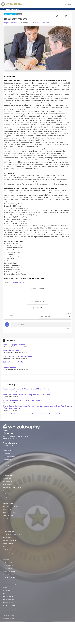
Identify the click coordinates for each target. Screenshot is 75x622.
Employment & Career (9, 497)
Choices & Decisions (8, 472)
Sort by (68, 313)
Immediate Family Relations (10, 528)
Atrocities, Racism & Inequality (11, 465)
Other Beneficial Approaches (10, 553)
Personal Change (7, 568)
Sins (4, 593)
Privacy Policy (8, 445)
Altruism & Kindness (8, 462)
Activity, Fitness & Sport (9, 456)
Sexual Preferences (7, 587)
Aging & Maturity (7, 459)
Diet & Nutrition (7, 493)
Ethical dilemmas (7, 500)
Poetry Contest (9, 368)
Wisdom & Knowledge (8, 618)
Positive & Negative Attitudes (10, 577)
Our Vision (6, 441)
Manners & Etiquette (8, 543)
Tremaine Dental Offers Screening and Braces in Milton (26, 395)
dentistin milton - (7, 391)
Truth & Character (7, 612)
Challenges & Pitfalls (8, 469)
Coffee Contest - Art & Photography (18, 356)
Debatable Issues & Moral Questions (12, 487)
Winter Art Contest (11, 351)
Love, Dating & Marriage (9, 540)
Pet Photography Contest (14, 345)
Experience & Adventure (9, 503)
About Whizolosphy (10, 439)
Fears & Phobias (7, 509)
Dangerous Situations (8, 481)
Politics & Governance (8, 574)
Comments (44, 23)
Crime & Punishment (8, 478)
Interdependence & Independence (11, 534)
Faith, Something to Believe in (11, 506)
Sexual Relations (7, 590)
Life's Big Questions (8, 537)
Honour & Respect (7, 518)
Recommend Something (37, 302)
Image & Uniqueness (10, 14)
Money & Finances (7, 546)
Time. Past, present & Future (10, 605)
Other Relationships (8, 556)
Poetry (19, 14)
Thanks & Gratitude (8, 596)
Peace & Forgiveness (8, 565)
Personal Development (9, 571)
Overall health (6, 559)
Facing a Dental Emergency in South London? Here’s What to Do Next (33, 414)
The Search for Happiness (9, 602)
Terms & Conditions (10, 443)
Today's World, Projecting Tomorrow (12, 609)
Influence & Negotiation (9, 531)
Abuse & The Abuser (8, 450)
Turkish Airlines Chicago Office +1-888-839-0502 (23, 400)
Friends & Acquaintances (9, 512)
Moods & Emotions (8, 549)
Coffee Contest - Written (13, 362)
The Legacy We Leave (8, 599)
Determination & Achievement (11, 490)
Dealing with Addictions (9, 484)
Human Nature (7, 521)
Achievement (6, 453)
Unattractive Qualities (8, 615)
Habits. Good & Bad (8, 515)
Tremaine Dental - (8, 396)
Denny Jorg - (6, 402)
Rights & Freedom (7, 581)
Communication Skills (8, 475)
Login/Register (65, 4)
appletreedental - (7, 416)
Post (67, 328)
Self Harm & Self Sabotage (9, 584)
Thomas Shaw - (7, 410)
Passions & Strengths (8, 562)
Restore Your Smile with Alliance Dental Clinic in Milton (26, 389)
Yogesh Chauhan (10, 23)
